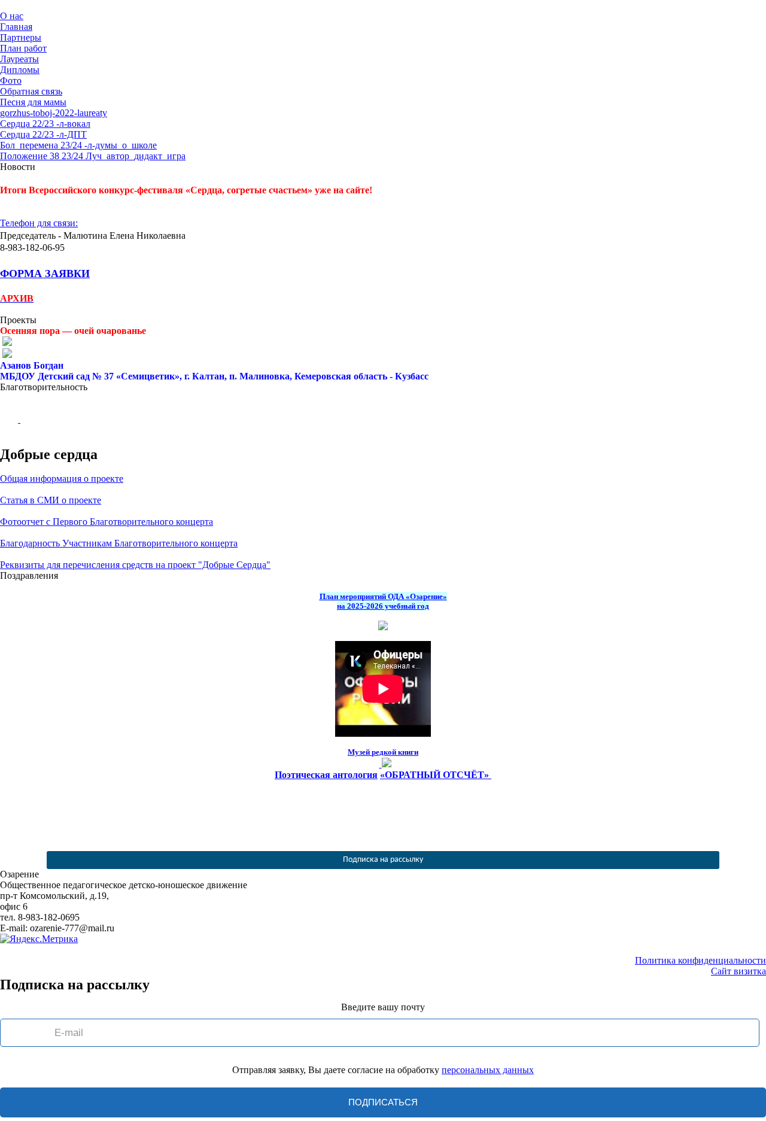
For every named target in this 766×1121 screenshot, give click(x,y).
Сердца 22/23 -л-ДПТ (43, 134)
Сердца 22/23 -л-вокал (45, 124)
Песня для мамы (33, 102)
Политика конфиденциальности (700, 960)
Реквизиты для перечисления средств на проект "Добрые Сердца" (135, 565)
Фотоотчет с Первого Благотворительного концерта (106, 522)
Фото (11, 80)
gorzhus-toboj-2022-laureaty (53, 113)
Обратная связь (31, 91)
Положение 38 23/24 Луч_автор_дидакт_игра (93, 156)
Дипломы (19, 70)
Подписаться (383, 1102)
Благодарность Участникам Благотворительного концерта (119, 543)
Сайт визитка (738, 971)
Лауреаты (19, 59)
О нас (11, 16)
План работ (23, 48)
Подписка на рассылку (383, 859)
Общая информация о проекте (61, 478)
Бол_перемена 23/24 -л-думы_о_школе (78, 145)
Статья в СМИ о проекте (50, 500)
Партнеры (20, 37)
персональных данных (488, 1070)
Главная (16, 27)
